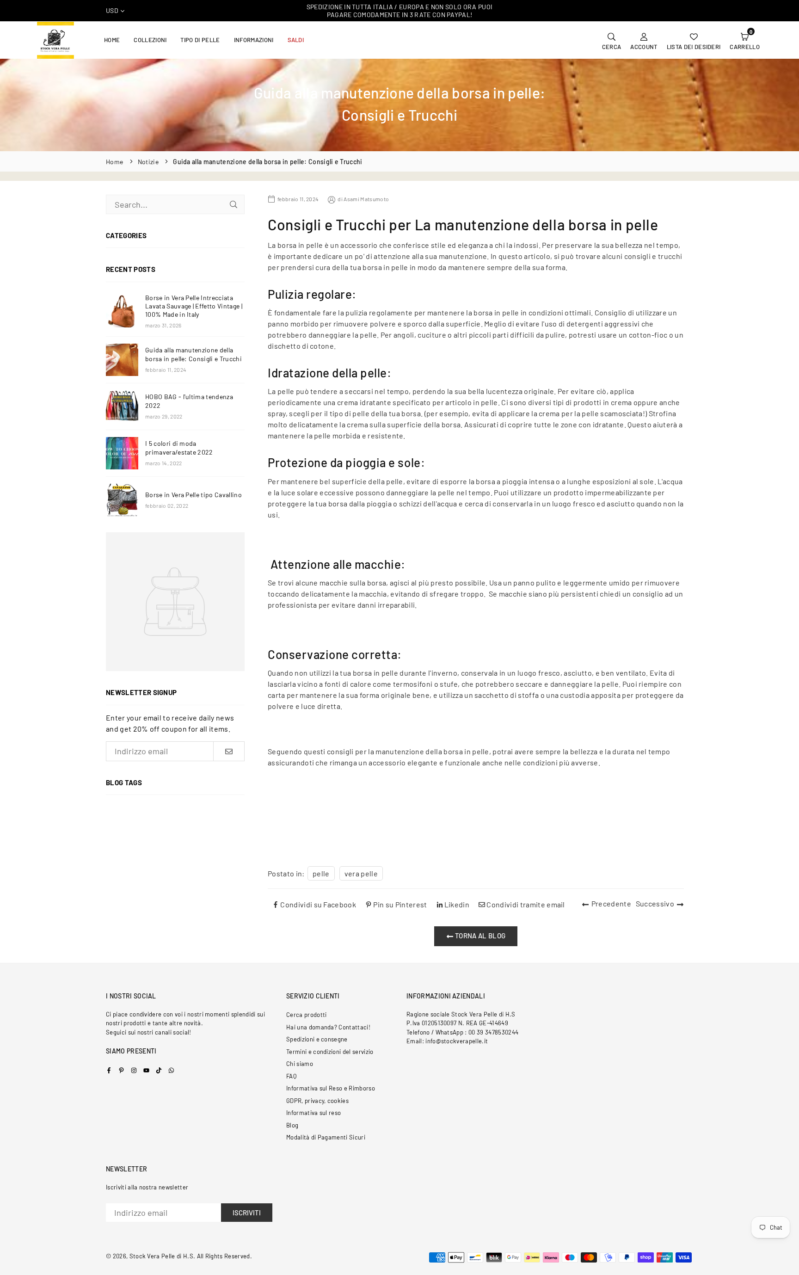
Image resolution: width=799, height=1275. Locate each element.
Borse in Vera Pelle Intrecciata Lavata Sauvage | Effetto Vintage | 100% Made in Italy (193, 306)
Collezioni (150, 39)
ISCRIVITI (247, 1212)
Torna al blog (479, 935)
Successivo (655, 903)
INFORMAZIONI (254, 39)
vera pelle (361, 873)
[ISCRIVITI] (228, 751)
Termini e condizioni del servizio (330, 1051)
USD (112, 10)
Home (112, 39)
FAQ (291, 1076)
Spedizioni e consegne (317, 1039)
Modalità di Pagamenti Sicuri (325, 1137)
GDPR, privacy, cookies (317, 1100)
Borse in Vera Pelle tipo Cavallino (193, 495)
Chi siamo (299, 1063)
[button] (744, 40)
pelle (321, 873)
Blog (292, 1125)
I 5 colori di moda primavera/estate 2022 (179, 447)
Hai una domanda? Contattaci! (328, 1027)
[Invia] (233, 204)
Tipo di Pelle (200, 39)
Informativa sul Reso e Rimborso (330, 1088)
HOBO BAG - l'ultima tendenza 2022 (189, 401)
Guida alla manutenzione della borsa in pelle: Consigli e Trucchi (193, 354)
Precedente (611, 903)
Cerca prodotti (306, 1014)
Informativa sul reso (313, 1112)
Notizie (148, 162)
